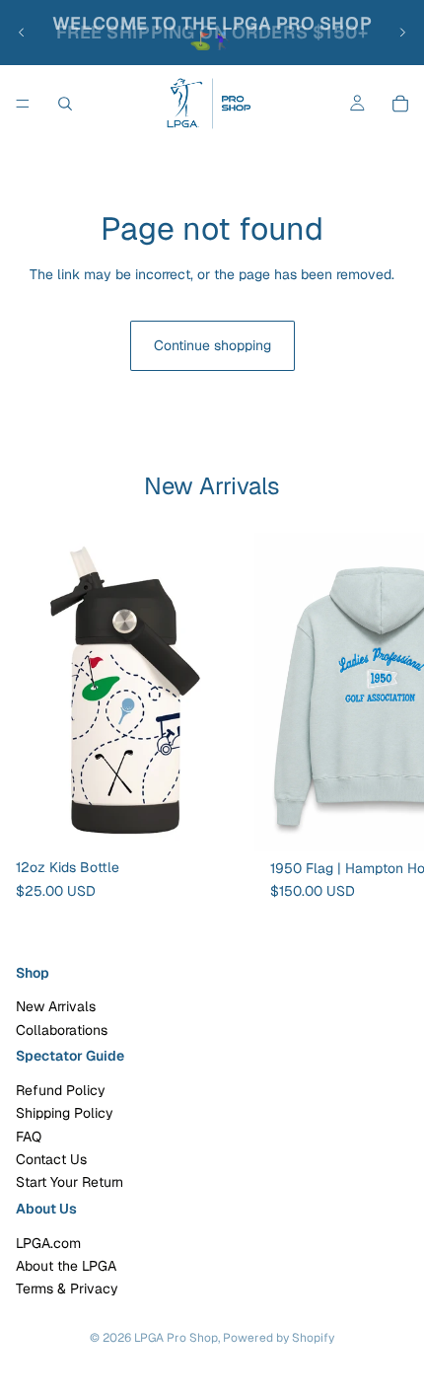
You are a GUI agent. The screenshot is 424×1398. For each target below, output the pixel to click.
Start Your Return (69, 1182)
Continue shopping (212, 345)
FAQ (28, 1136)
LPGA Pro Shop (176, 1338)
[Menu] (22, 103)
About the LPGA (66, 1266)
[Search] (65, 103)
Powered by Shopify (278, 1338)
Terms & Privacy (67, 1288)
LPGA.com (48, 1242)
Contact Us (51, 1159)
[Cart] (400, 103)
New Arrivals (56, 1006)
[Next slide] (402, 32)
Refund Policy (61, 1090)
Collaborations (61, 1030)
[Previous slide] (21, 32)
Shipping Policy (64, 1113)
